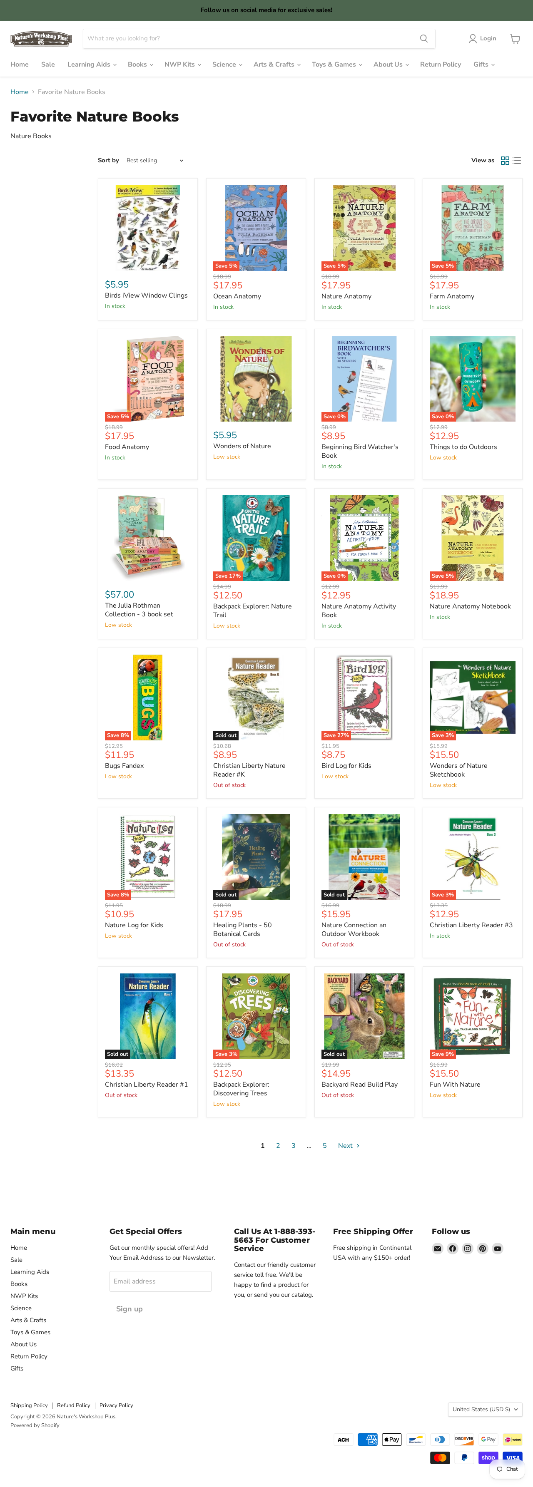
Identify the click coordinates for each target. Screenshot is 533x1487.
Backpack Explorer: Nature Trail (252, 611)
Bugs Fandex (124, 765)
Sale (48, 64)
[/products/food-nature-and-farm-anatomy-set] (148, 538)
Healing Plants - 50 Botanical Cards (242, 929)
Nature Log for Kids (134, 925)
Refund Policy (73, 1405)
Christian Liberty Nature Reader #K (249, 770)
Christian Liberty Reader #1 (146, 1084)
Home (19, 64)
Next (346, 1145)
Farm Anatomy (452, 296)
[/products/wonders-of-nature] (256, 379)
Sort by (108, 160)
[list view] (517, 160)
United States (481, 1409)
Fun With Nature (455, 1084)
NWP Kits (180, 64)
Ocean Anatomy (237, 296)
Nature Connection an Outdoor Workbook (353, 929)
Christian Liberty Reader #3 (471, 925)
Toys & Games (335, 64)
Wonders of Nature (242, 446)
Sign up (129, 1309)
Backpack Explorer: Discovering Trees (241, 1089)
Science (225, 64)
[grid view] (505, 160)
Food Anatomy (127, 447)
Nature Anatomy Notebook (470, 606)
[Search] (424, 38)
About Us (389, 64)
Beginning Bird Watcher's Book (360, 451)
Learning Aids (89, 64)
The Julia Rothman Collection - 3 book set (139, 610)
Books (138, 64)
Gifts (481, 64)
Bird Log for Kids (346, 765)
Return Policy (440, 64)
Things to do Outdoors (463, 447)
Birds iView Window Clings (146, 295)
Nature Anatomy (346, 296)
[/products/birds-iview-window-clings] (148, 228)
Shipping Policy (29, 1405)
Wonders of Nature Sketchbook (459, 770)
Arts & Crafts (275, 64)
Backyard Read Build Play (359, 1084)
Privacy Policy (116, 1405)
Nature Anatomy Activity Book (358, 611)
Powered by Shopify (35, 1425)
